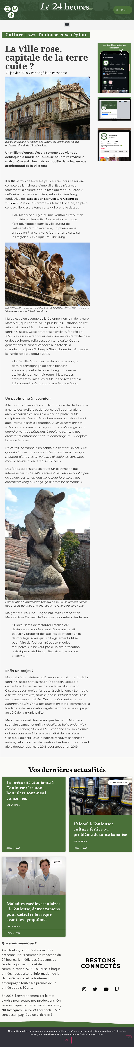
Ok (67, 1040)
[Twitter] (95, 989)
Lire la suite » (13, 805)
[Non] (129, 1036)
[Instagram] (7, 9)
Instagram (14, 1010)
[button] (67, 24)
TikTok (27, 1010)
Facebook (44, 1010)
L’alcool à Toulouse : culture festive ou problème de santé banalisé (100, 829)
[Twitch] (15, 9)
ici (48, 1014)
